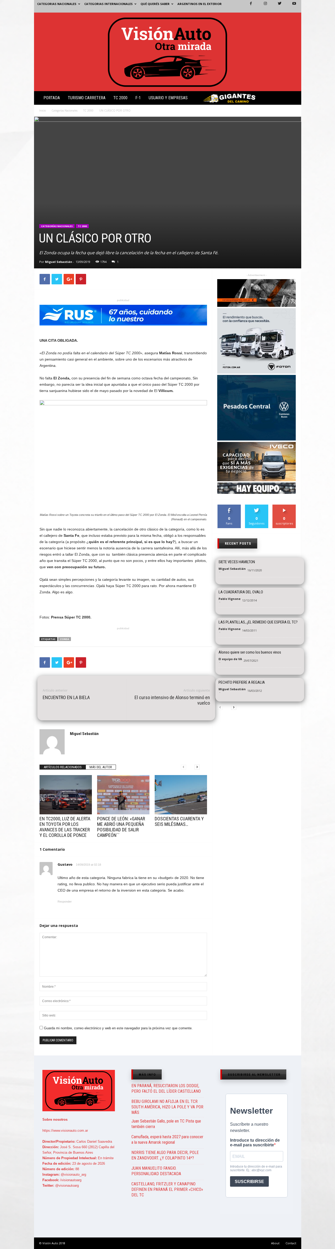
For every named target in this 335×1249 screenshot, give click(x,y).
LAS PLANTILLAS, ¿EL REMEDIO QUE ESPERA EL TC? (258, 622)
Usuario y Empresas (168, 97)
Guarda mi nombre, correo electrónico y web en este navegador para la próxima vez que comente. (118, 1028)
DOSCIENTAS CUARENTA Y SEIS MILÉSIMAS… (179, 821)
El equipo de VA (230, 658)
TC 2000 (120, 97)
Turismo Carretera (86, 97)
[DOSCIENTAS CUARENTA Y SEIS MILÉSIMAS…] (181, 794)
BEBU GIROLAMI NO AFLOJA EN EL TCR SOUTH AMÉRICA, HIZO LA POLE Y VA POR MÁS (167, 1107)
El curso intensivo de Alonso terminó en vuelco (172, 700)
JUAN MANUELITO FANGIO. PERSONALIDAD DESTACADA (156, 1171)
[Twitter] (276, 6)
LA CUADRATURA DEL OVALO (241, 592)
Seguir (256, 507)
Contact (291, 1243)
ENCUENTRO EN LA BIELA (66, 697)
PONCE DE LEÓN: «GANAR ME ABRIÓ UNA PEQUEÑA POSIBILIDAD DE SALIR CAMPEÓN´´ (121, 827)
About (275, 1243)
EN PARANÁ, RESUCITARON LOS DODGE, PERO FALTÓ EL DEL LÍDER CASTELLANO (166, 1088)
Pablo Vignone (230, 598)
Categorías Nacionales (64, 110)
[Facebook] (248, 6)
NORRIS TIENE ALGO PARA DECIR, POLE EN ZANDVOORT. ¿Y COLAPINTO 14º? (165, 1155)
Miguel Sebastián (58, 262)
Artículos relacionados (63, 767)
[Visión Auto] (167, 52)
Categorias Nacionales (56, 4)
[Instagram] (262, 6)
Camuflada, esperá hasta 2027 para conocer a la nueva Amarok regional (167, 1139)
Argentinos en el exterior (199, 4)
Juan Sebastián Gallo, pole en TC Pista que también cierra (166, 1124)
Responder (65, 901)
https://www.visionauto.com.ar (65, 1130)
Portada (51, 97)
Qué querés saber (155, 4)
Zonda (64, 639)
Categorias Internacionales (108, 4)
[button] (293, 99)
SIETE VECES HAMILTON (237, 562)
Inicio (42, 110)
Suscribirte (284, 507)
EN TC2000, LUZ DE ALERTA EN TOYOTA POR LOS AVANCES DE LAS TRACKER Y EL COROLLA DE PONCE (65, 827)
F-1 (138, 97)
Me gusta (229, 507)
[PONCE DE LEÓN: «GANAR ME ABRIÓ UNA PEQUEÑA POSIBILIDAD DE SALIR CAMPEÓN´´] (123, 794)
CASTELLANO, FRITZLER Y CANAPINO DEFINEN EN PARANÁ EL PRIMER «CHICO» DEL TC (167, 1189)
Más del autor (101, 767)
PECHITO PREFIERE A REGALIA (242, 682)
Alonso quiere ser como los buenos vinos (250, 652)
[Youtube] (291, 6)
